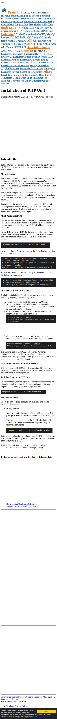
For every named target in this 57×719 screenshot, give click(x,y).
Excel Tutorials (9, 74)
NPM (44, 24)
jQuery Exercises (43, 53)
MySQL (51, 34)
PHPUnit (48, 30)
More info (34, 717)
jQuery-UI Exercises (12, 56)
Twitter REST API (16, 47)
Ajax (17, 50)
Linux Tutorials (33, 80)
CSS (33, 12)
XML (4, 50)
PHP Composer (25, 30)
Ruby (46, 27)
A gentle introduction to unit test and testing (27, 445)
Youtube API (8, 43)
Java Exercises (41, 62)
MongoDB (37, 37)
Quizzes (46, 80)
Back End (7, 27)
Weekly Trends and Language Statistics (22, 506)
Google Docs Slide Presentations (29, 77)
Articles (5, 83)
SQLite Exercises (10, 68)
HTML (26, 12)
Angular (19, 24)
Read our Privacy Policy (16, 706)
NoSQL (27, 37)
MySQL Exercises (39, 65)
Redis (4, 40)
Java (31, 27)
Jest (31, 24)
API (29, 40)
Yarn (50, 24)
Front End (15, 12)
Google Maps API (25, 43)
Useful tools (24, 74)
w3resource (6, 6)
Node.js (39, 27)
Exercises (27, 50)
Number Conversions (12, 80)
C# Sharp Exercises (21, 62)
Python (24, 27)
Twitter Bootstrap (41, 15)
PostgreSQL (7, 37)
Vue (26, 24)
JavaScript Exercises (22, 53)
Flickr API (41, 43)
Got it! (46, 711)
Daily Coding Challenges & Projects (21, 504)
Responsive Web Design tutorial (18, 18)
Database (7, 34)
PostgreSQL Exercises (31, 68)
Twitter (31, 457)
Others (47, 71)
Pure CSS (18, 21)
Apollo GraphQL (17, 40)
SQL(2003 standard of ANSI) (30, 34)
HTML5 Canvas (33, 21)
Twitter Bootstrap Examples (26, 71)
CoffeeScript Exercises (35, 56)
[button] (28, 3)
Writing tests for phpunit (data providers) (26, 448)
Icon (11, 24)
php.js (27, 15)
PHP (17, 27)
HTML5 (5, 15)
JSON (11, 50)
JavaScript (42, 12)
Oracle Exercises (20, 65)
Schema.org (17, 15)
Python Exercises (20, 59)
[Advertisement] (28, 126)
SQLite (19, 37)
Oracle (47, 37)
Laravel (38, 30)
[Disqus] (28, 660)
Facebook (18, 457)
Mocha (37, 24)
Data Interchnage (38, 47)
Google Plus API (42, 40)
